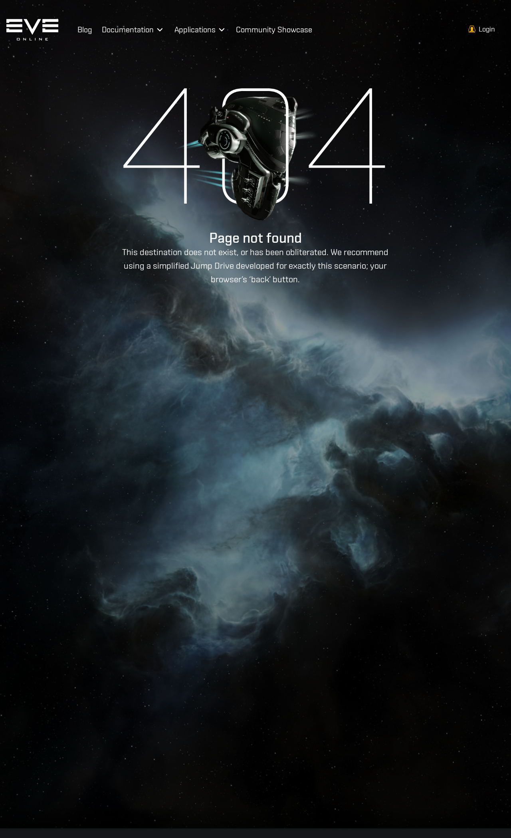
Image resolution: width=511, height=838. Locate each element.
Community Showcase (274, 29)
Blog (84, 29)
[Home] (32, 29)
